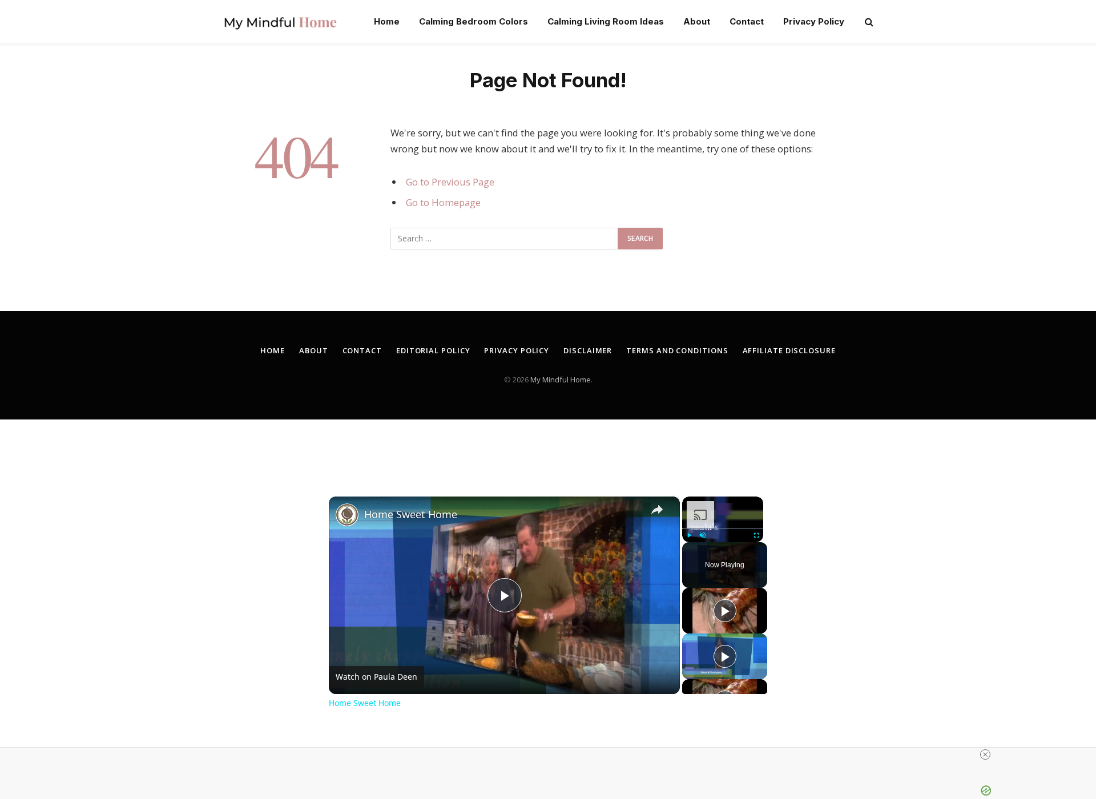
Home (387, 21)
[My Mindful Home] (280, 21)
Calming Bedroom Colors (473, 21)
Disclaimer (587, 350)
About (696, 21)
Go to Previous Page (450, 181)
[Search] (868, 22)
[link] (347, 514)
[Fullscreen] (756, 535)
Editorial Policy (433, 350)
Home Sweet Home (410, 514)
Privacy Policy (813, 21)
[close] (985, 754)
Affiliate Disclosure (789, 350)
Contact (747, 21)
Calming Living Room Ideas (605, 21)
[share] (657, 509)
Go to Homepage (443, 202)
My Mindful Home (560, 379)
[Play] (689, 535)
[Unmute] (703, 535)
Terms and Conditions (677, 350)
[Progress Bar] (722, 528)
